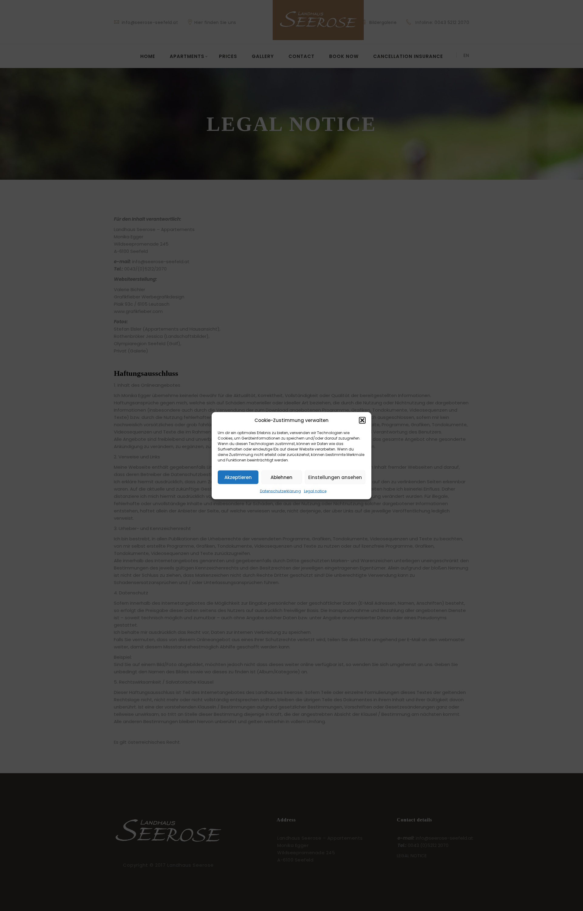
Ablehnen (281, 477)
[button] (362, 420)
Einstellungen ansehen (335, 477)
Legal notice (315, 490)
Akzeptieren (238, 477)
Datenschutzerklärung (280, 490)
